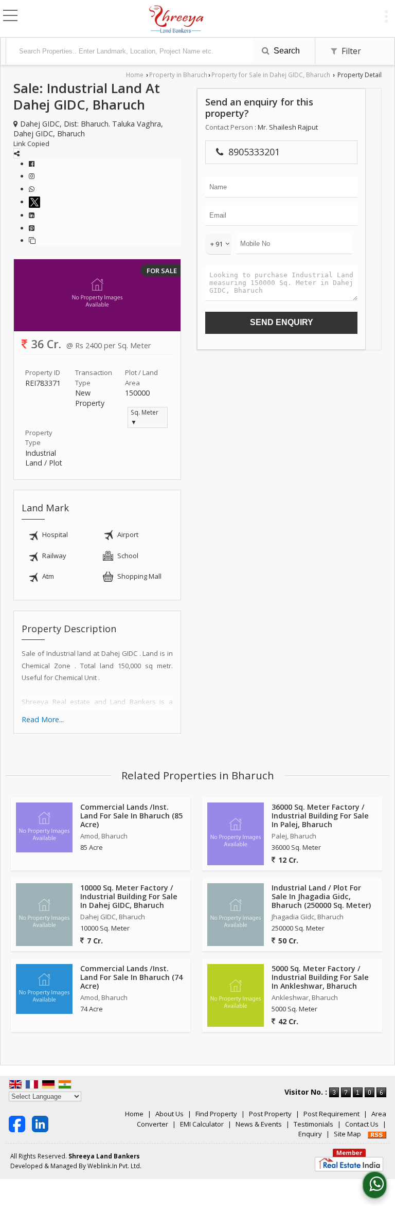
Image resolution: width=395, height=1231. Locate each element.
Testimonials (313, 1124)
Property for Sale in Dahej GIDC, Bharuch (270, 74)
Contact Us (362, 1124)
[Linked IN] (40, 1123)
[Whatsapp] (31, 188)
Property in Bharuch (178, 74)
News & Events (259, 1124)
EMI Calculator (202, 1124)
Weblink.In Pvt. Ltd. (114, 1166)
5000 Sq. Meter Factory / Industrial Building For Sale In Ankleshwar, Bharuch (320, 977)
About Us (169, 1113)
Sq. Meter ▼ (144, 417)
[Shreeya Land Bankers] (176, 19)
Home (134, 74)
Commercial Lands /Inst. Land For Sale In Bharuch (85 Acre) (131, 815)
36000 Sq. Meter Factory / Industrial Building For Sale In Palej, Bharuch (320, 815)
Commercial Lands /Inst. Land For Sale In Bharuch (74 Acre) (131, 977)
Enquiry (310, 1133)
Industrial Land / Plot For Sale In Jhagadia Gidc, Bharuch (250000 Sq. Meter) (321, 896)
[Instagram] (31, 176)
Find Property (216, 1113)
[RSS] (377, 1133)
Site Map (347, 1133)
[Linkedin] (31, 215)
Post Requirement (331, 1113)
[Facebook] (31, 163)
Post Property (270, 1113)
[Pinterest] (31, 228)
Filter (350, 51)
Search (286, 50)
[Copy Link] (32, 240)
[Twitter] (36, 201)
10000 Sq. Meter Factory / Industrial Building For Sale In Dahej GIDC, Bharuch (128, 896)
